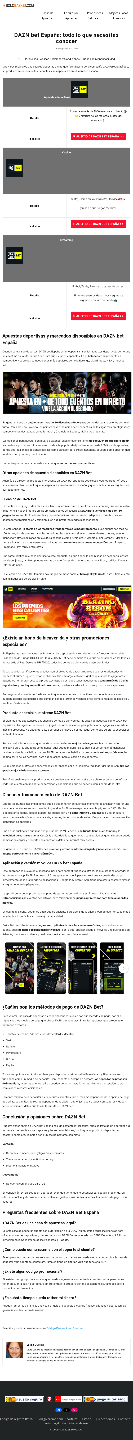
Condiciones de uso (75, 1423)
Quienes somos (105, 1419)
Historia (86, 1419)
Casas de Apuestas (48, 15)
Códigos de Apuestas (71, 15)
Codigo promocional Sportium (57, 1419)
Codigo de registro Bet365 (17, 1419)
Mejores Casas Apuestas (118, 15)
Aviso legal (52, 1423)
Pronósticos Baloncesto (95, 15)
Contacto (124, 1419)
